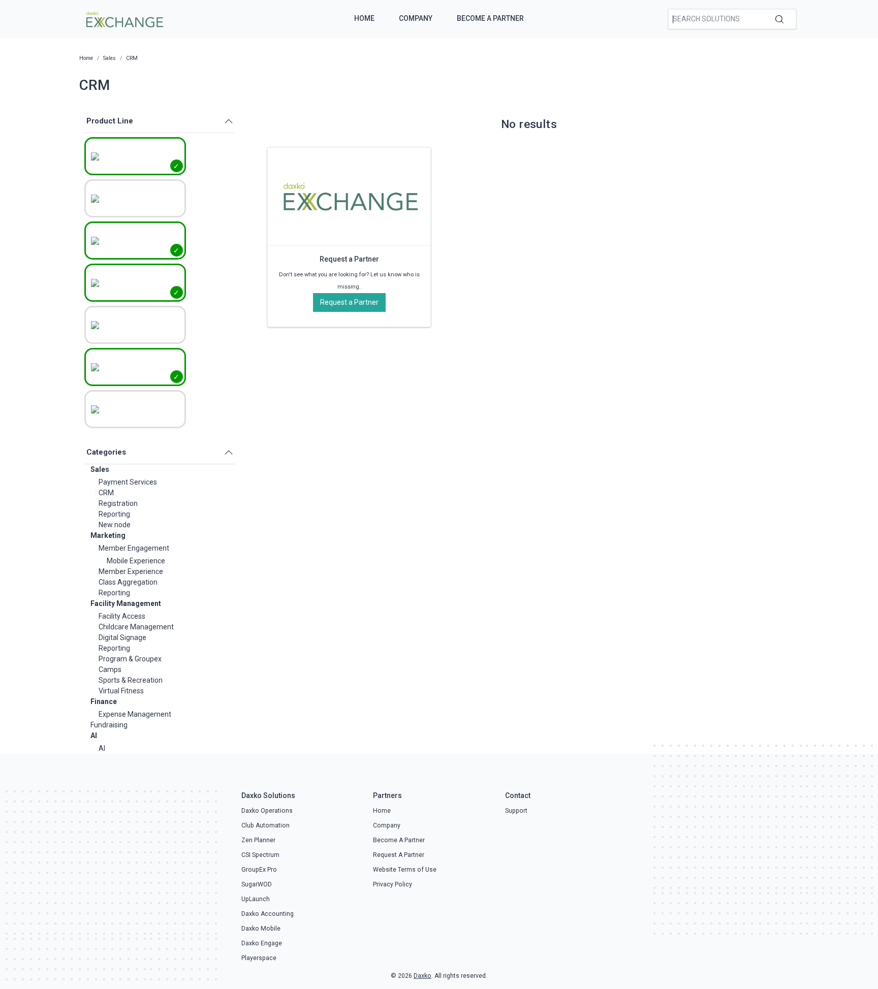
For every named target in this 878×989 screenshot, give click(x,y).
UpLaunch (255, 899)
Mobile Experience (136, 561)
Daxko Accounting (267, 913)
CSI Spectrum (260, 854)
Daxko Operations (267, 810)
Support (516, 810)
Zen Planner (258, 840)
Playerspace (258, 958)
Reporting (114, 514)
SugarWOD (256, 884)
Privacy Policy (392, 884)
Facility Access (122, 616)
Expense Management (135, 714)
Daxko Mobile (260, 928)
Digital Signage (122, 637)
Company (415, 18)
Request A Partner (398, 854)
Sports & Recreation (131, 680)
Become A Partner (490, 18)
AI (93, 735)
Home (364, 18)
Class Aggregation (128, 582)
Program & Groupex (130, 659)
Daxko (422, 975)
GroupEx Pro (259, 869)
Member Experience (131, 571)
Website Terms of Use (404, 869)
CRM (106, 493)
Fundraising (109, 725)
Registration (118, 503)
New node (115, 525)
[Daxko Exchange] (124, 18)
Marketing (108, 535)
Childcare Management (136, 627)
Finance (103, 701)
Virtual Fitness (121, 691)
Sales (99, 469)
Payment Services (128, 482)
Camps (110, 669)
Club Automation (265, 825)
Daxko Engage (261, 943)
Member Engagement (134, 548)
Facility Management (125, 603)
